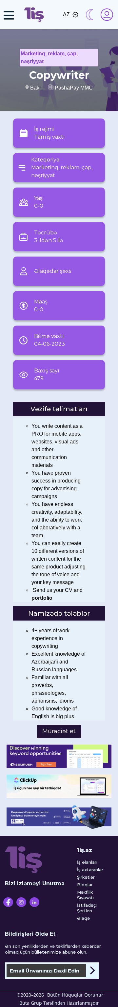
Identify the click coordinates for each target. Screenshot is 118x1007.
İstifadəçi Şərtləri (87, 907)
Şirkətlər (86, 877)
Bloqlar (85, 884)
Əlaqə (83, 918)
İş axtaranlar (90, 869)
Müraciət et (59, 731)
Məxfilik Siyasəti (85, 894)
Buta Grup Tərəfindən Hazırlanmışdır (59, 1003)
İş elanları (87, 862)
